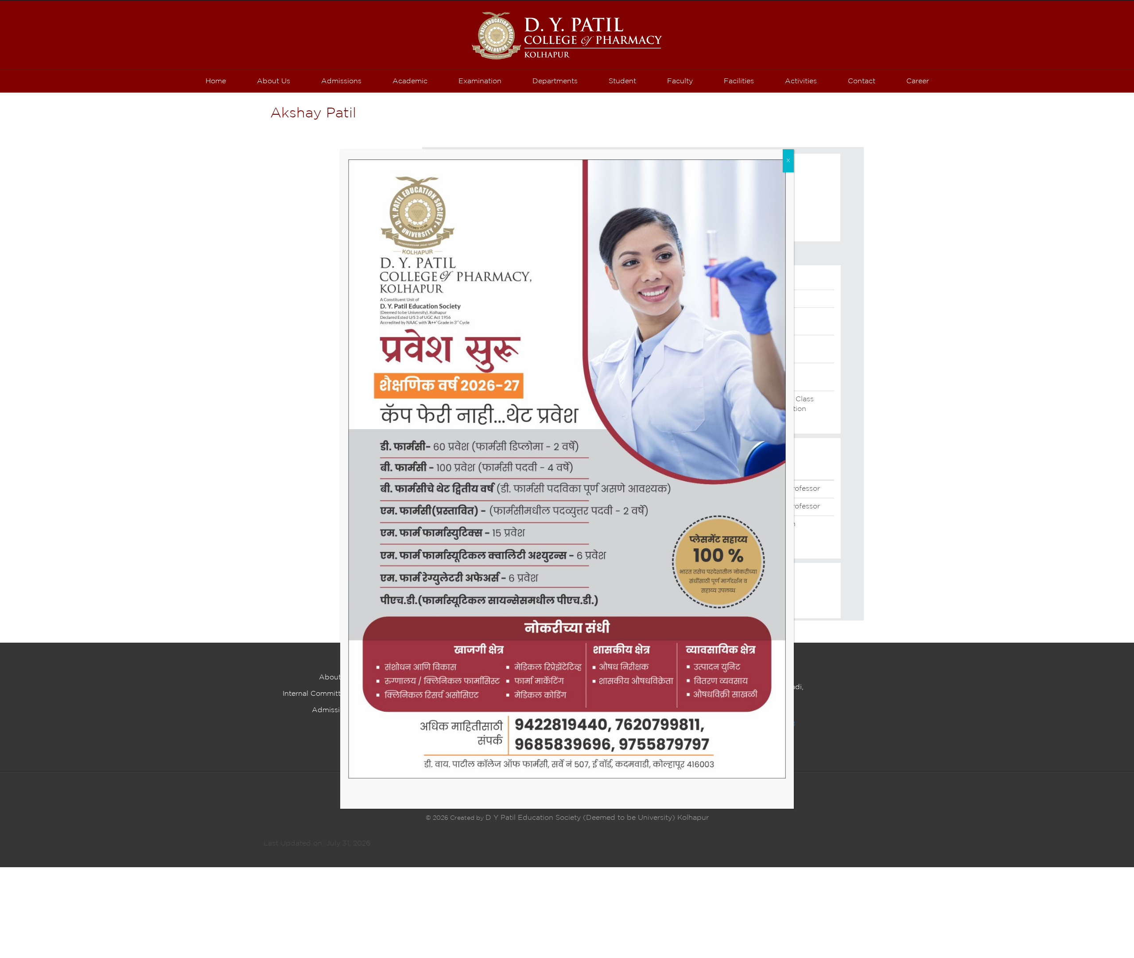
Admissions (332, 710)
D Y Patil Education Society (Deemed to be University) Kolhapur (597, 817)
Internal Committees (317, 693)
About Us (335, 677)
